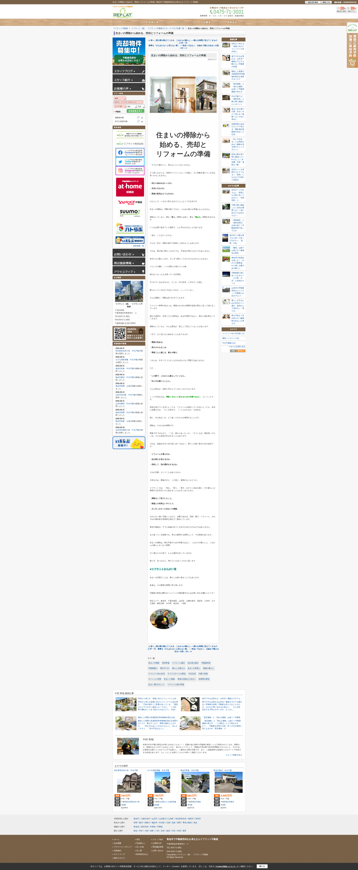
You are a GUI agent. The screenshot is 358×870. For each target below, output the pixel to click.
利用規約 (117, 851)
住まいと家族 (169, 679)
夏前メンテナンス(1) (230, 338)
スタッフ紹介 (157, 839)
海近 (138, 839)
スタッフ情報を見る (234, 755)
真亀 (174, 802)
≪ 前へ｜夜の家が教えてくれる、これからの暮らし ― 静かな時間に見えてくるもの (182, 40)
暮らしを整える (178, 668)
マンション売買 (154, 679)
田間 (135, 823)
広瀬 (168, 823)
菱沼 (232, 802)
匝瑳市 (198, 819)
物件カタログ (119, 858)
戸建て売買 (203, 674)
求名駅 (189, 805)
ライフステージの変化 (177, 674)
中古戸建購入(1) (228, 343)
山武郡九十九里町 (166, 802)
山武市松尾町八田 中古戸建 (127, 430)
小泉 (138, 802)
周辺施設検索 (157, 847)
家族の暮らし (208, 668)
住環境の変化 (204, 679)
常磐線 (160, 827)
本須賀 (161, 823)
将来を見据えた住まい (187, 679)
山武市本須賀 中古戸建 (126, 395)
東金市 (194, 802)
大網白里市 (145, 819)
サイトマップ (119, 854)
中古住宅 (192, 674)
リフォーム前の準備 (176, 684)
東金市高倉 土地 (123, 421)
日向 (173, 831)
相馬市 (191, 819)
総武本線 (144, 827)
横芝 (184, 831)
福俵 (168, 831)
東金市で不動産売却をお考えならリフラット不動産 (192, 839)
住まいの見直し (194, 668)
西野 (179, 823)
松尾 (179, 831)
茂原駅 (123, 805)
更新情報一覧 (138, 246)
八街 (157, 831)
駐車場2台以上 (142, 854)
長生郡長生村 (131, 802)
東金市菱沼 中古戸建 (125, 377)
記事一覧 (183, 43)
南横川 (147, 823)
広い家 (139, 851)
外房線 (152, 827)
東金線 (136, 827)
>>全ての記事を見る (237, 347)
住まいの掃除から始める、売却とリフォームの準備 (178, 55)
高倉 (199, 802)
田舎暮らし (140, 843)
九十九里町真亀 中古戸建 (126, 360)
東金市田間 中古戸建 (125, 412)
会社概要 (117, 843)
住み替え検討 (193, 663)
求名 (141, 831)
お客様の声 (157, 843)
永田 (162, 831)
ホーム (116, 839)
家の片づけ (164, 668)
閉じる (262, 866)
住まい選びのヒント (156, 684)
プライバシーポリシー (123, 847)
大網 (146, 831)
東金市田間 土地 (123, 386)
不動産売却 (205, 663)
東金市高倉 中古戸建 (125, 368)
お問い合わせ (157, 851)
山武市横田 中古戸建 (125, 404)
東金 (195, 823)
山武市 (154, 819)
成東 (152, 831)
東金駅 (156, 805)
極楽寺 (154, 823)
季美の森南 (187, 823)
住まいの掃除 (153, 663)
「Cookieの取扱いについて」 (226, 866)
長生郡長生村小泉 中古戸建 (127, 351)
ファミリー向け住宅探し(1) (233, 333)
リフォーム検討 (178, 663)
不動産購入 (152, 668)
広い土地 (140, 847)
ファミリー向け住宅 (156, 674)
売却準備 (165, 663)
